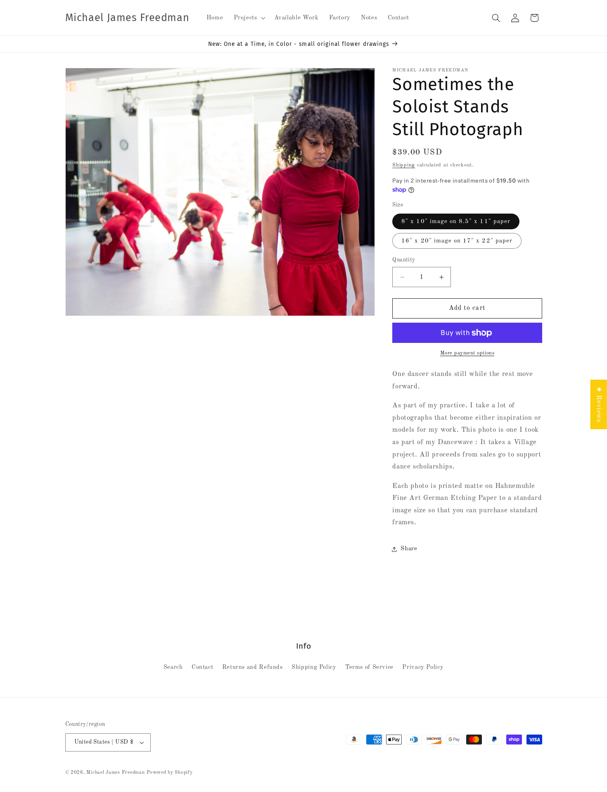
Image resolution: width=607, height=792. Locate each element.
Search (173, 667)
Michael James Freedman (115, 772)
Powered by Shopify (169, 772)
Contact (202, 667)
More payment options (467, 353)
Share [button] (409, 549)
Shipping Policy (314, 667)
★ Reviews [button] (598, 404)
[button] (248, 18)
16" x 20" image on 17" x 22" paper (456, 241)
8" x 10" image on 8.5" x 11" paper (455, 221)
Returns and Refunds (252, 667)
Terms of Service (369, 667)
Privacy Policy (422, 667)
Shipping (403, 165)
